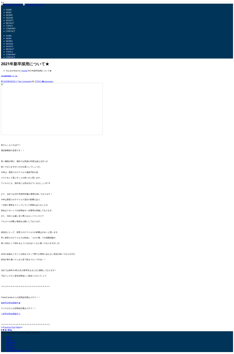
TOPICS (38, 81)
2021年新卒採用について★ (9, 76)
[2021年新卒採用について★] (52, 134)
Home (24, 70)
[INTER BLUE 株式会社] (23, 5)
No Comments (25, 81)
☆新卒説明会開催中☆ (10, 313)
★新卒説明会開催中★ (10, 302)
